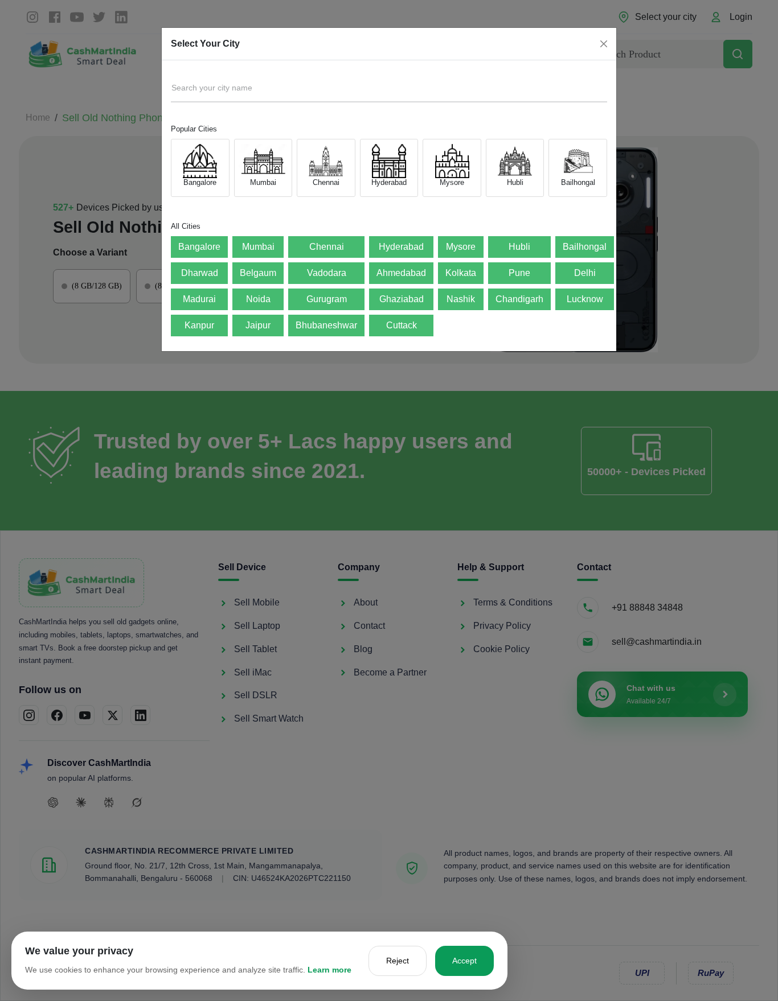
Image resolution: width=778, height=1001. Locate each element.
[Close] (604, 44)
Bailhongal (585, 247)
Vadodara (326, 273)
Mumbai (258, 247)
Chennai (326, 247)
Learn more (329, 969)
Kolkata (460, 273)
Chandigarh (519, 299)
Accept (464, 960)
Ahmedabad (401, 273)
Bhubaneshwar (326, 325)
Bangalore (199, 247)
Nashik (461, 299)
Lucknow (585, 299)
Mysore (461, 247)
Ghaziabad (401, 299)
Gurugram (326, 299)
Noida (258, 299)
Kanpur (199, 325)
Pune (519, 273)
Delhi (585, 273)
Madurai (199, 299)
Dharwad (199, 273)
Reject (397, 960)
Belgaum (258, 273)
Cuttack (401, 325)
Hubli (519, 247)
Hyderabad (401, 247)
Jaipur (258, 325)
